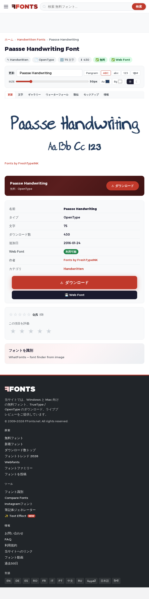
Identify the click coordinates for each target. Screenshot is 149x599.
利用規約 (11, 545)
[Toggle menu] (6, 6)
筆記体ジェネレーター (20, 510)
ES (26, 581)
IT (52, 581)
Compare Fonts (16, 498)
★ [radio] (13, 331)
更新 (10, 94)
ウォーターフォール (57, 94)
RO (35, 581)
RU (80, 581)
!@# (135, 73)
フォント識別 (14, 492)
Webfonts (12, 462)
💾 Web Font (74, 295)
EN (8, 581)
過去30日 (11, 563)
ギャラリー (34, 94)
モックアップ (91, 94)
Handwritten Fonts (31, 39)
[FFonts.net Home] (25, 6)
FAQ (8, 539)
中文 (70, 581)
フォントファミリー (19, 468)
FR (44, 581)
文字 (20, 94)
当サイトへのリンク (19, 551)
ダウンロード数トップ (20, 450)
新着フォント (14, 444)
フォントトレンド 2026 (21, 456)
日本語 (105, 581)
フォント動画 (14, 557)
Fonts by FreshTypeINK (21, 163)
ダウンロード (124, 186)
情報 (106, 94)
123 (126, 73)
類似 (76, 94)
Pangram (92, 73)
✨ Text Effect (19, 516)
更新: (12, 73)
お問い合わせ (14, 533)
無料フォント (14, 438)
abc (116, 73)
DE (17, 581)
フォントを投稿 (15, 474)
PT (60, 581)
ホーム (9, 39)
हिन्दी (116, 581)
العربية (91, 581)
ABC (106, 73)
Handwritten (74, 269)
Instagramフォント (19, 504)
